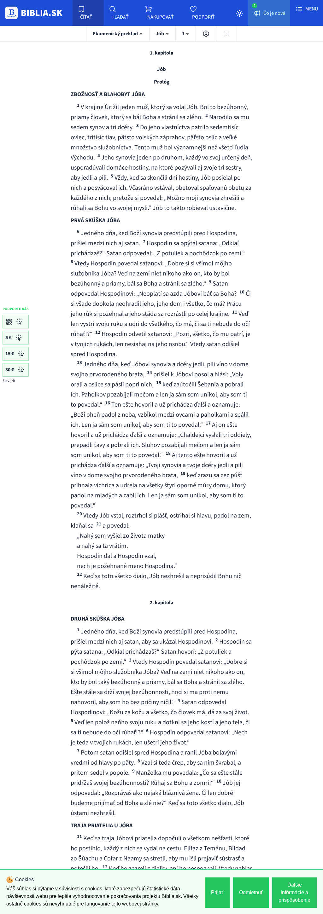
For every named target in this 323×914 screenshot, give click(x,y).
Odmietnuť (251, 892)
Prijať (217, 892)
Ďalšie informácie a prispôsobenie (294, 892)
